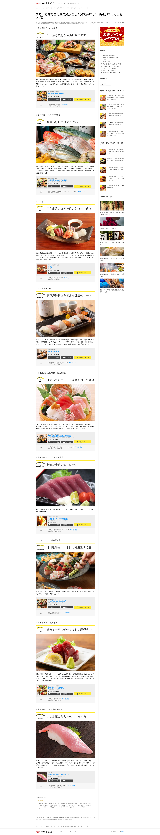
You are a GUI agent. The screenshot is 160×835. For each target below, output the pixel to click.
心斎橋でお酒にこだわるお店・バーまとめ (111, 228)
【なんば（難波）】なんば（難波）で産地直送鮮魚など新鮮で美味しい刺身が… (115, 106)
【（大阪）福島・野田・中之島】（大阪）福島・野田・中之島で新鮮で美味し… (115, 133)
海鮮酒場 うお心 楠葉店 (109, 55)
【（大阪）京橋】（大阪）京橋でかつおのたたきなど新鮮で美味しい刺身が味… (115, 97)
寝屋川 (108, 84)
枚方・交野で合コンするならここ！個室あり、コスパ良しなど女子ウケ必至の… (115, 178)
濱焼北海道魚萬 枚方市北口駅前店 (112, 64)
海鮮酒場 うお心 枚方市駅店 (110, 57)
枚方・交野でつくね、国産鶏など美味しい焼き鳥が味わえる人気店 (115, 151)
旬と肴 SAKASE (107, 61)
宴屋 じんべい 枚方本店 (109, 70)
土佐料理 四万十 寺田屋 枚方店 (111, 66)
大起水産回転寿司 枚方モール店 (111, 72)
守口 (102, 84)
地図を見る (65, 104)
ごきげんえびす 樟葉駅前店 (110, 68)
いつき (104, 59)
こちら (122, 831)
